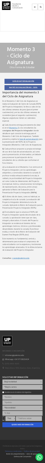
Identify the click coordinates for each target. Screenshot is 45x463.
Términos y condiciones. (13, 451)
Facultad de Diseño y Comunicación (17, 6)
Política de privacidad (32, 451)
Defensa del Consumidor (22, 456)
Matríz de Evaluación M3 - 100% (23, 87)
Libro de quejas (31, 454)
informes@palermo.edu (14, 355)
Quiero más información (22, 424)
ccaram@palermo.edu (20, 258)
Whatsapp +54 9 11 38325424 (17, 359)
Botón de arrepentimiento (15, 454)
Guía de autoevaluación (23, 81)
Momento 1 (13, 127)
